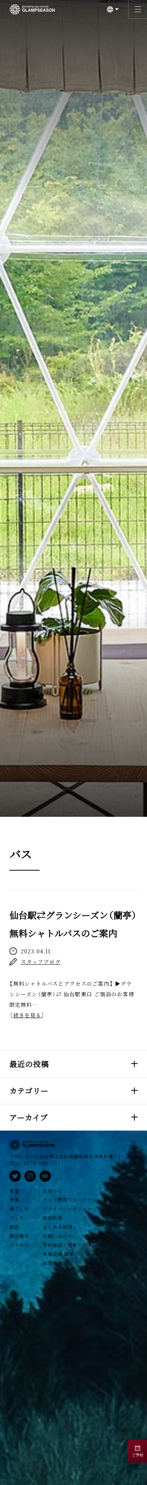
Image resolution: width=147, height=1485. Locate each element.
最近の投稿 (29, 1063)
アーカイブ (28, 1117)
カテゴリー (29, 1090)
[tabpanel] (73, 408)
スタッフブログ (41, 961)
